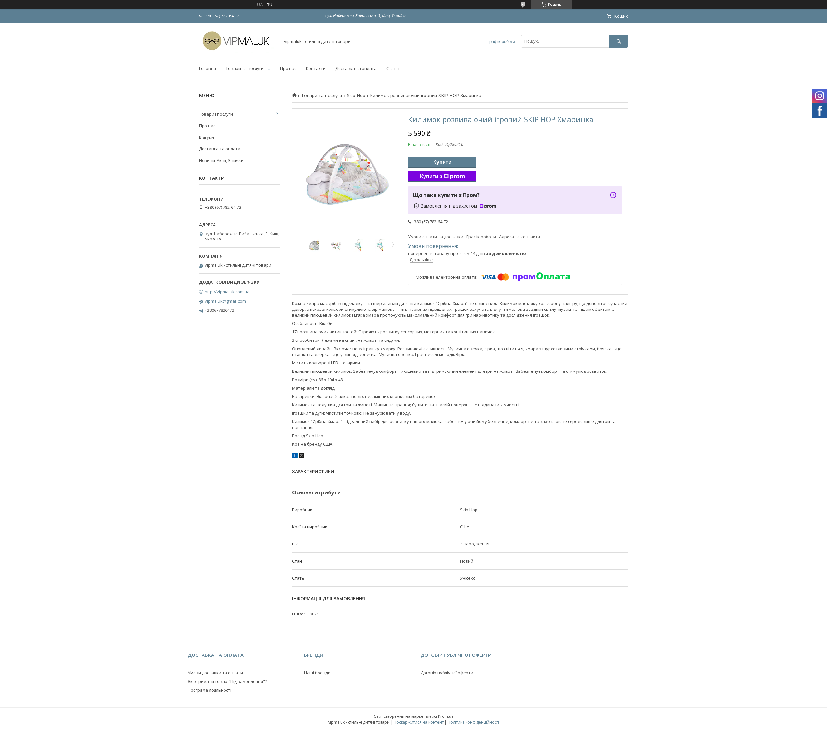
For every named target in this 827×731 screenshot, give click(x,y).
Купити (442, 162)
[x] (301, 456)
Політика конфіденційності (473, 722)
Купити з (431, 176)
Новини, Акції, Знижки (221, 160)
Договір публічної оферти (447, 672)
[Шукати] (618, 41)
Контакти (316, 68)
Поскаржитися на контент (419, 722)
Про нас (288, 68)
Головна (207, 68)
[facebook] (295, 456)
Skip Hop (356, 95)
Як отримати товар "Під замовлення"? (227, 681)
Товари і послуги (216, 114)
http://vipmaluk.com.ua (227, 291)
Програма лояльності (209, 690)
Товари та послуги (245, 68)
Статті (392, 68)
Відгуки (206, 137)
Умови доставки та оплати (215, 672)
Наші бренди (317, 672)
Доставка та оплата (356, 68)
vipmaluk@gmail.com (225, 301)
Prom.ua (446, 716)
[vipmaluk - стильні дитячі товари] (238, 52)
